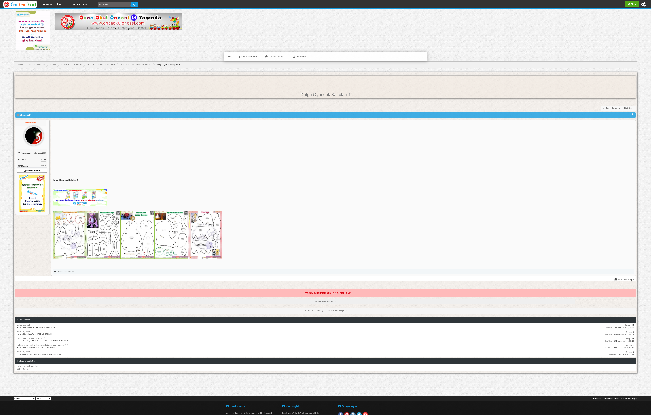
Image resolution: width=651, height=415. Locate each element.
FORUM (49, 4)
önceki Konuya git (316, 311)
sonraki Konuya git (336, 311)
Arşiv (634, 399)
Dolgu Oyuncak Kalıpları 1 (325, 94)
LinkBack (606, 108)
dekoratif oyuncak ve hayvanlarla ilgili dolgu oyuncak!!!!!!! (43, 345)
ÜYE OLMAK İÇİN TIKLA (325, 301)
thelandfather (62, 272)
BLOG (62, 4)
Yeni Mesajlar (250, 56)
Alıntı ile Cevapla (626, 279)
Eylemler (301, 56)
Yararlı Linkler (276, 56)
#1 (633, 114)
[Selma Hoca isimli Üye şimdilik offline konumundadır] (32, 134)
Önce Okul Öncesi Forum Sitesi (617, 399)
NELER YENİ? (80, 4)
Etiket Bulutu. (23, 369)
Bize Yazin (597, 399)
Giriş (633, 4)
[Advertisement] (116, 40)
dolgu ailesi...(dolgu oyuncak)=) (31, 338)
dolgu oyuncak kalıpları (27, 366)
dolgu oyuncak (23, 325)
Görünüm (628, 108)
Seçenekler (616, 108)
